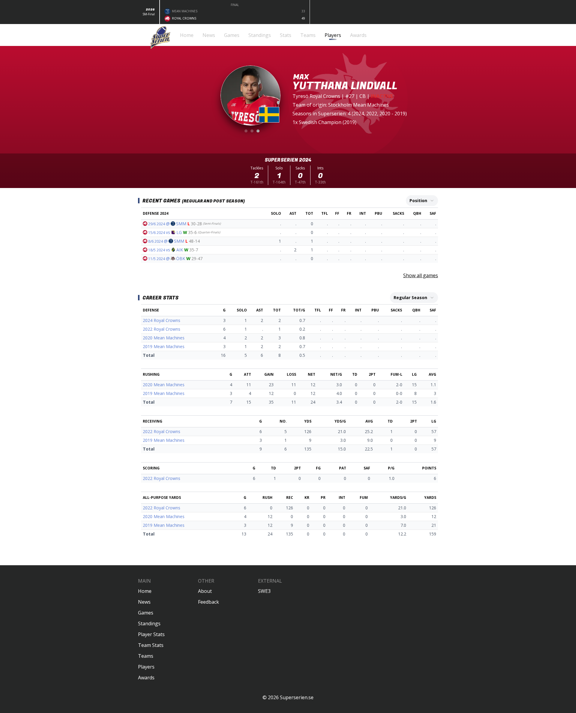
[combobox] (422, 200)
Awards (146, 677)
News (144, 602)
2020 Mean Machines (163, 338)
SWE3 (264, 591)
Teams (145, 656)
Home (145, 591)
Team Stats (151, 645)
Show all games (420, 275)
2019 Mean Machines (163, 346)
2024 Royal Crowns (161, 320)
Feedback (208, 602)
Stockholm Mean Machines (358, 105)
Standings (149, 623)
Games (145, 612)
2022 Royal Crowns (161, 329)
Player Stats (151, 634)
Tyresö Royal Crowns (316, 96)
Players (146, 666)
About (205, 591)
